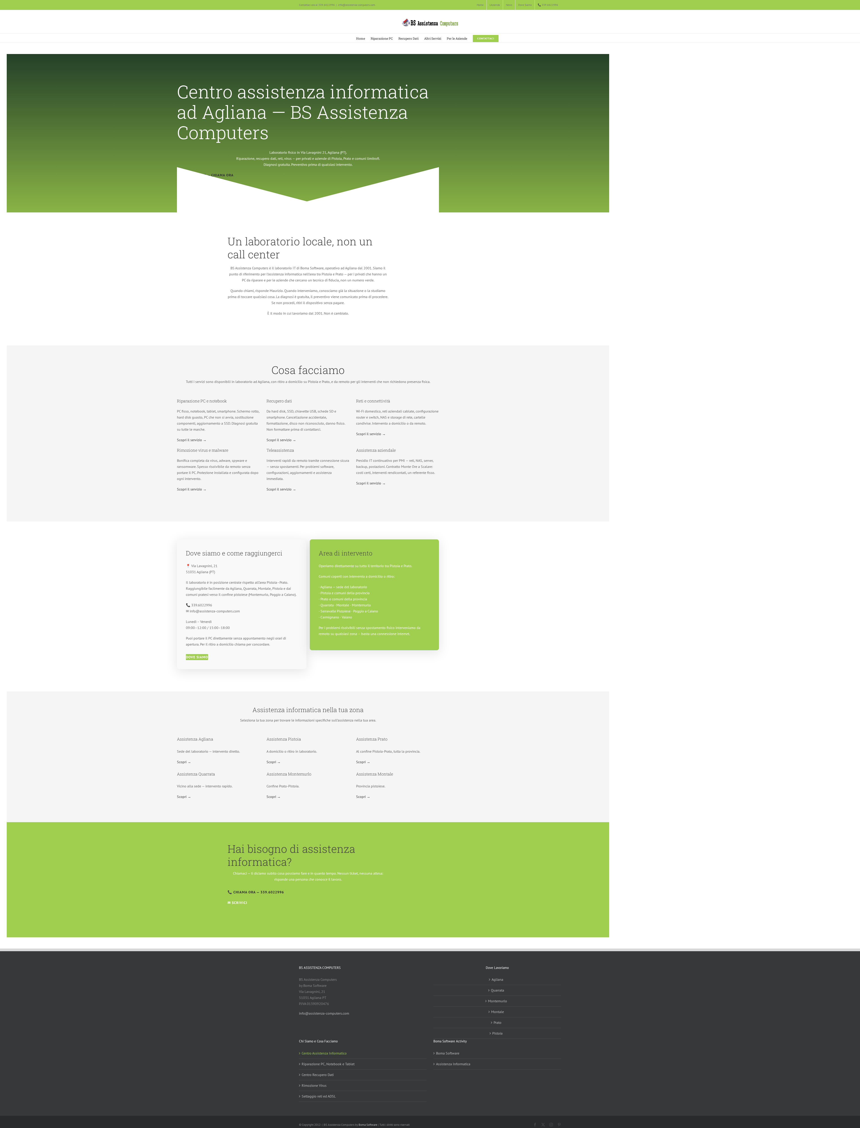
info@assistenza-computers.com (356, 4)
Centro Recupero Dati (318, 1074)
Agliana (497, 979)
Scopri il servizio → (191, 440)
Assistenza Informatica (453, 1064)
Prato (497, 1022)
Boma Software (447, 1053)
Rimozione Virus (314, 1085)
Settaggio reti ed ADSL (319, 1096)
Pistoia (497, 1033)
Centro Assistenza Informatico (324, 1053)
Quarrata (497, 990)
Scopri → (184, 762)
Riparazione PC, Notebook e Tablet (328, 1064)
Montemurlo (497, 1001)
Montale (497, 1011)
